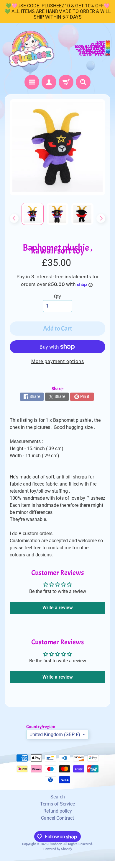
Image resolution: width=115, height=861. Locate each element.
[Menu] (31, 82)
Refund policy (57, 811)
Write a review (57, 607)
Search (57, 797)
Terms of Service (57, 804)
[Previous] (14, 218)
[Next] (100, 218)
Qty (57, 296)
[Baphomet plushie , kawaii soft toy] (33, 214)
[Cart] (66, 82)
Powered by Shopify (57, 849)
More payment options (57, 361)
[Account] (49, 82)
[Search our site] (83, 82)
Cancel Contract (57, 818)
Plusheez (55, 844)
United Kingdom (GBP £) (54, 734)
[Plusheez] (31, 49)
